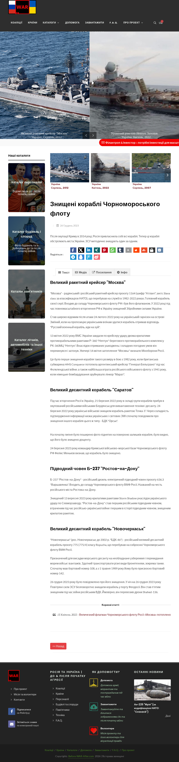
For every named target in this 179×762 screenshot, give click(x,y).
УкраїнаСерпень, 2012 (60, 186)
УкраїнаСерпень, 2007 (142, 186)
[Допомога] (94, 683)
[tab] (63, 272)
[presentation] (167, 175)
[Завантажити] (94, 706)
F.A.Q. (115, 750)
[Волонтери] (94, 731)
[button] (73, 250)
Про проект (128, 750)
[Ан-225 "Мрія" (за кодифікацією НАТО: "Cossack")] (152, 689)
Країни (60, 750)
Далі (167, 716)
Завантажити (109, 704)
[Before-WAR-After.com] (22, 7)
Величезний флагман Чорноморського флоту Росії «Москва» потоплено (125, 614)
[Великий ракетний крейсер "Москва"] (65, 167)
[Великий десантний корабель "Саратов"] (147, 167)
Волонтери (107, 728)
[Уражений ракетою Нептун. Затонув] (106, 167)
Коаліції (49, 750)
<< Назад (58, 646)
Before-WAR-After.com (81, 756)
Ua (160, 22)
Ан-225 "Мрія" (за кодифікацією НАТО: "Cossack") (146, 708)
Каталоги (72, 750)
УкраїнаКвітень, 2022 (100, 186)
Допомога (107, 680)
